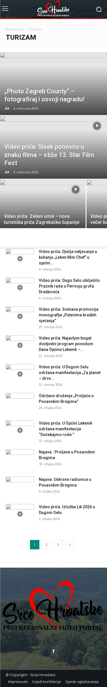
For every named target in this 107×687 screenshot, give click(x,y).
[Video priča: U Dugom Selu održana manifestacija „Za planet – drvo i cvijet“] (20, 374)
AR (7, 108)
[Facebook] (53, 650)
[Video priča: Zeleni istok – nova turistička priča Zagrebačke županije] (43, 209)
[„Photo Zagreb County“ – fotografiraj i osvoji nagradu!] (53, 95)
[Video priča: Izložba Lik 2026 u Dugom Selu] (20, 514)
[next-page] (70, 544)
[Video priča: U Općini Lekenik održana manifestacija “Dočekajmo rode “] (20, 430)
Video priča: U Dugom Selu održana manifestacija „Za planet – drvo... (69, 373)
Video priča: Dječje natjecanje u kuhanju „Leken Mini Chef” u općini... (68, 257)
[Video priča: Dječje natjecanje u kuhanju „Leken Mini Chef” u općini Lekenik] (20, 259)
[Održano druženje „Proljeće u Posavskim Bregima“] (20, 403)
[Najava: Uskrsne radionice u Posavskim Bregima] (20, 487)
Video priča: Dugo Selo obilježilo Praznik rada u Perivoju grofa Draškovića (69, 286)
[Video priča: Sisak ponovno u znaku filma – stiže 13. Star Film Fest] (53, 162)
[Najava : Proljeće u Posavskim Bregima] (20, 459)
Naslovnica (14, 29)
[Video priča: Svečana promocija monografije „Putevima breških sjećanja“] (20, 316)
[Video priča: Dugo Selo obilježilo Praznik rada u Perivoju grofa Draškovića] (20, 288)
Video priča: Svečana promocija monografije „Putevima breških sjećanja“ (68, 315)
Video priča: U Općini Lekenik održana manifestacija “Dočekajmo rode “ (65, 429)
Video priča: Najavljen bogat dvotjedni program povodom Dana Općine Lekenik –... (66, 344)
